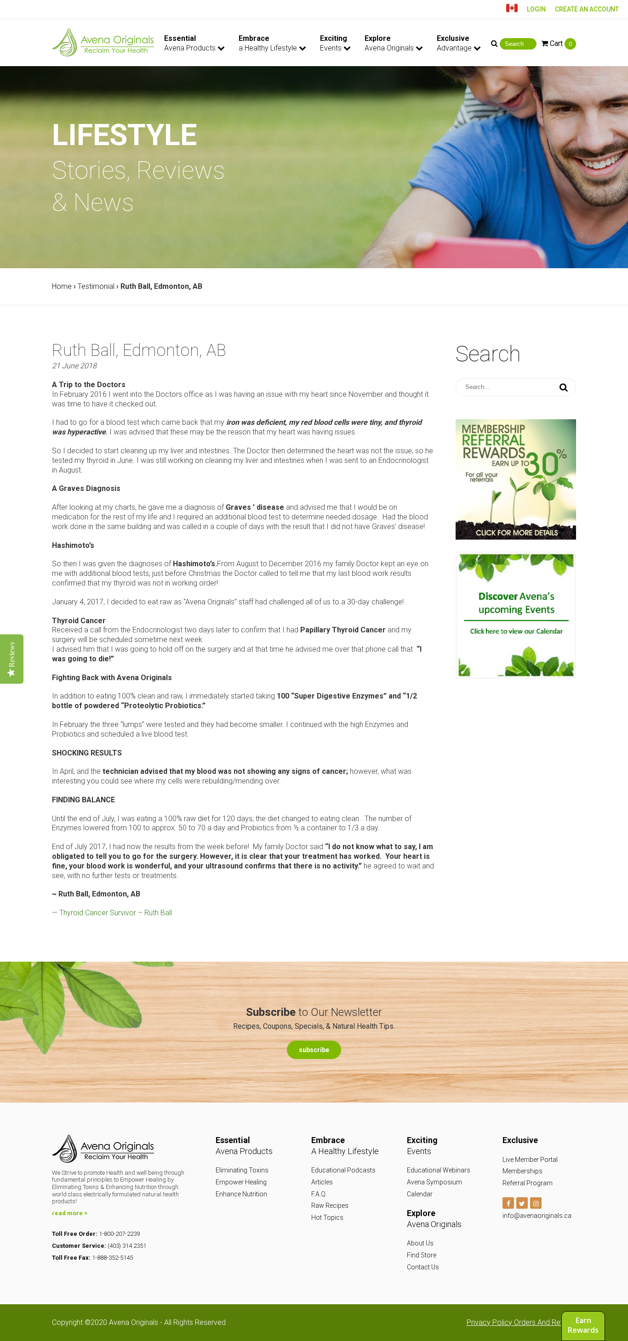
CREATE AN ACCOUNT (587, 9)
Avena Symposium (434, 1182)
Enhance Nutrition (241, 1194)
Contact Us (423, 1267)
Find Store (421, 1255)
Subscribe (314, 1050)
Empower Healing (241, 1182)
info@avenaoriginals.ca (536, 1215)
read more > (69, 1213)
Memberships (522, 1171)
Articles (322, 1182)
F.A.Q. (319, 1194)
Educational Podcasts (343, 1170)
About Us (420, 1243)
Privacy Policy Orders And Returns (521, 1322)
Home (62, 286)
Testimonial (96, 286)
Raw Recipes (329, 1205)
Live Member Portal (530, 1159)
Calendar (420, 1194)
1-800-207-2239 (119, 1233)
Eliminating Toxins (242, 1170)
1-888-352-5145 (112, 1257)
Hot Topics (327, 1217)
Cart (560, 43)
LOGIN (536, 9)
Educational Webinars (438, 1170)
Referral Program (527, 1183)
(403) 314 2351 (127, 1245)
